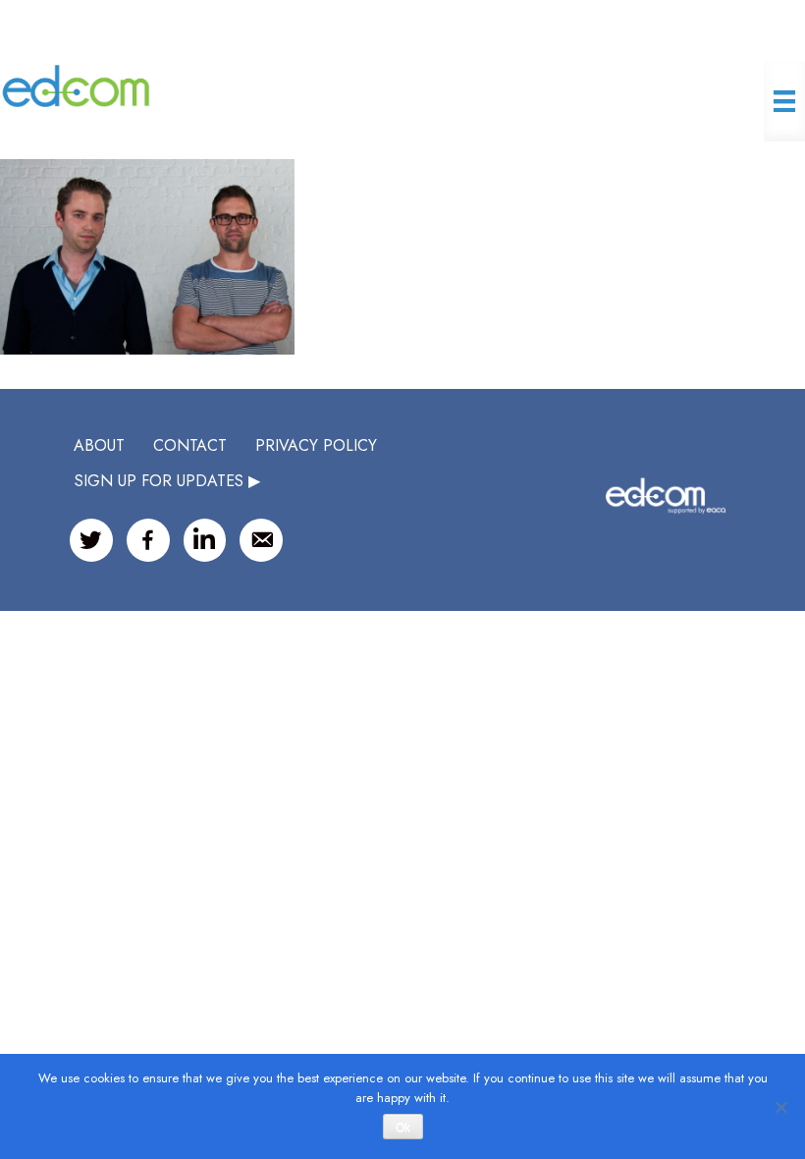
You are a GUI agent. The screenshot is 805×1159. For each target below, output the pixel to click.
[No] (780, 1107)
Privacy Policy (316, 445)
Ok (403, 1127)
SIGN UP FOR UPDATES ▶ (167, 480)
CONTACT (190, 445)
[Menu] (784, 101)
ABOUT (99, 445)
